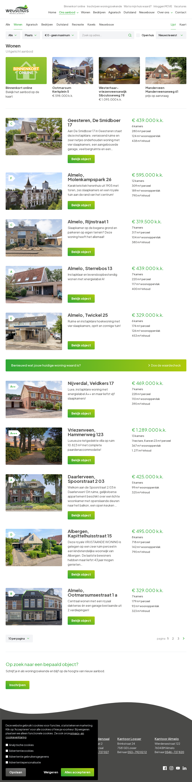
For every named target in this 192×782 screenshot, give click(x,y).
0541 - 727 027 (99, 752)
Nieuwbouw (146, 12)
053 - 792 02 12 (137, 752)
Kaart (183, 24)
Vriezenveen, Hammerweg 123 (86, 432)
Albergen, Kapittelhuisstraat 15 (90, 533)
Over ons (163, 12)
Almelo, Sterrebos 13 (90, 268)
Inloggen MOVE (163, 6)
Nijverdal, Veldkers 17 (91, 383)
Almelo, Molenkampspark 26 (89, 176)
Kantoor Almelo (167, 739)
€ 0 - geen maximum (57, 35)
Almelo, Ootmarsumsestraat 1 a (92, 592)
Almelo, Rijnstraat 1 (88, 221)
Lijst (173, 24)
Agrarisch (114, 12)
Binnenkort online (74, 6)
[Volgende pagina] (183, 638)
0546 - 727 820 (174, 752)
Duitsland (130, 12)
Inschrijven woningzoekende (104, 6)
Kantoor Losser (129, 739)
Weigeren (51, 772)
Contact (180, 12)
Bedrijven (99, 12)
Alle (8, 24)
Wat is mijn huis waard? (138, 6)
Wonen (85, 12)
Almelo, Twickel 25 (88, 315)
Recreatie (78, 24)
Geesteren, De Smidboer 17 (94, 122)
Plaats (29, 35)
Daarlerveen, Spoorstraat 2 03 (86, 478)
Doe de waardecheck (166, 365)
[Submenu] (77, 12)
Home (52, 12)
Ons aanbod (67, 12)
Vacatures (180, 6)
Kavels (91, 24)
